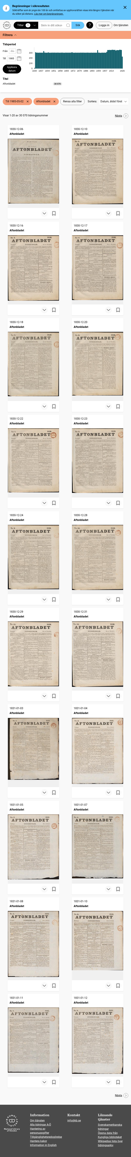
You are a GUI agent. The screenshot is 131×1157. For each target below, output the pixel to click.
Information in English (43, 1145)
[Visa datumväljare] (19, 51)
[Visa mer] (44, 213)
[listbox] (32, 84)
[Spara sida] (53, 213)
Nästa (118, 115)
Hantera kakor (38, 1141)
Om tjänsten (121, 25)
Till (4, 58)
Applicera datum (12, 69)
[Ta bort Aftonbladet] (54, 101)
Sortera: (92, 101)
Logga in (104, 25)
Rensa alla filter (72, 101)
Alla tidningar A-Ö (40, 1124)
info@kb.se (74, 1120)
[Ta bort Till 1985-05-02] (27, 101)
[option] (32, 84)
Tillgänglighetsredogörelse (46, 1137)
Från (5, 51)
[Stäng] (125, 7)
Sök (78, 25)
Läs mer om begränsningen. (49, 13)
